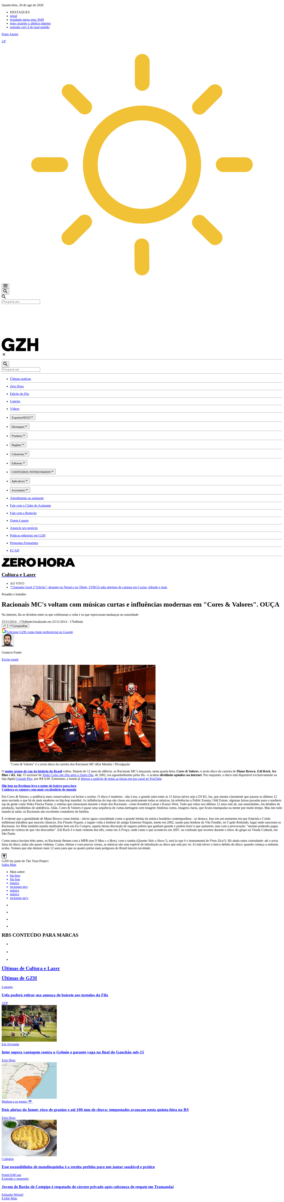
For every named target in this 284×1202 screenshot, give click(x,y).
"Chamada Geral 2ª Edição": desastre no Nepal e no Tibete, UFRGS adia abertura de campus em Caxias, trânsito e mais (88, 587)
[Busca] (5, 292)
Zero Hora (17, 386)
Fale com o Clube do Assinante (30, 505)
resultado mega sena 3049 (27, 19)
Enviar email (10, 659)
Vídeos (14, 408)
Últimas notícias (20, 379)
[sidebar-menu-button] (5, 286)
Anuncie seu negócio (24, 528)
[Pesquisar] (5, 364)
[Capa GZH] (142, 311)
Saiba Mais (9, 864)
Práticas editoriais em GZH (28, 535)
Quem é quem (19, 520)
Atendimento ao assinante (27, 498)
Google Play (24, 778)
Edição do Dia (19, 394)
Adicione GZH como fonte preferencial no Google (39, 632)
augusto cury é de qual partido (29, 27)
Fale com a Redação (23, 513)
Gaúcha (15, 401)
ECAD (14, 550)
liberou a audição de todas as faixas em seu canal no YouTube (121, 778)
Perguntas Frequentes (24, 543)
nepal (13, 16)
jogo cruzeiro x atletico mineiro (30, 23)
